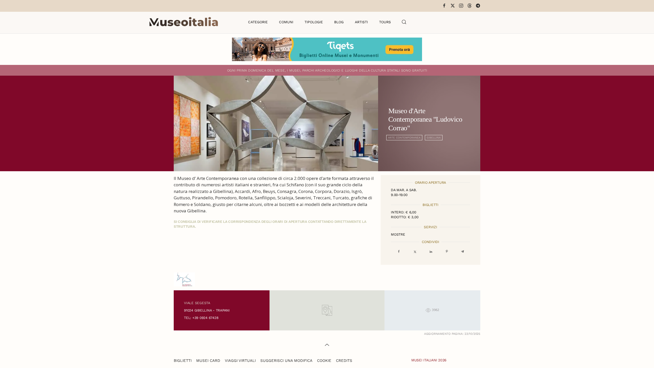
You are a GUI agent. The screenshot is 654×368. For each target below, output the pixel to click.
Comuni (286, 22)
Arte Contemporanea (404, 137)
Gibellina (434, 137)
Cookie (324, 360)
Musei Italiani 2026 (429, 360)
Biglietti (183, 360)
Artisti (361, 22)
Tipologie (314, 22)
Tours (385, 22)
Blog (339, 22)
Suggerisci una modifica (286, 360)
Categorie (258, 22)
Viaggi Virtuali (240, 360)
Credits (344, 360)
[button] (404, 22)
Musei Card (208, 360)
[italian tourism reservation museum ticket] (327, 49)
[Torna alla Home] (183, 22)
